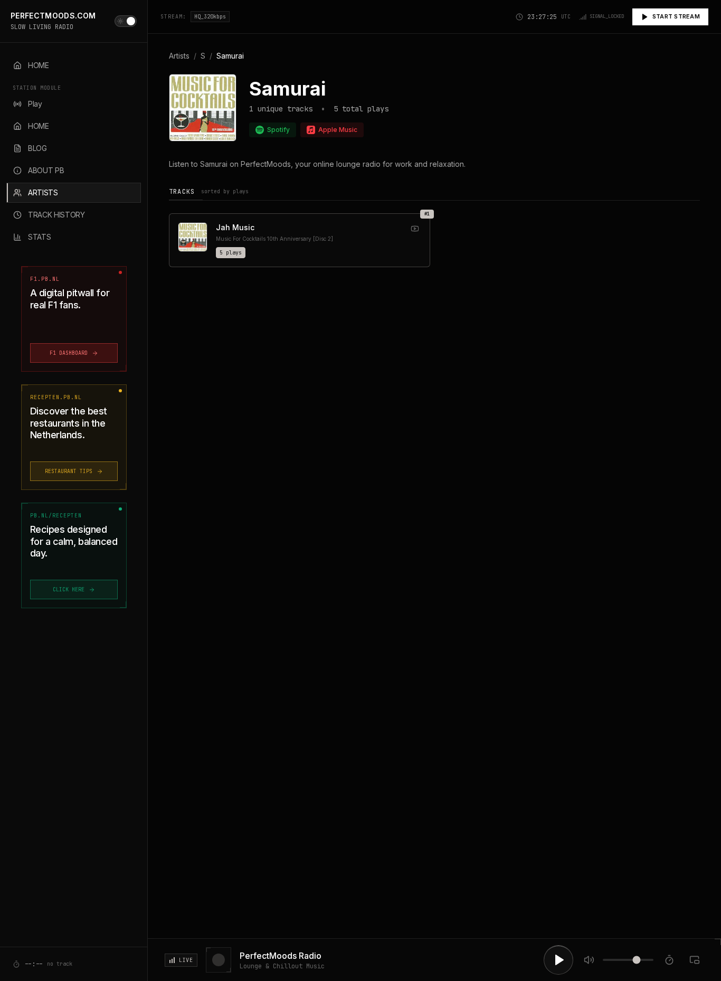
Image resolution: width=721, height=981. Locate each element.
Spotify (278, 130)
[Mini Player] (694, 959)
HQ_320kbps (210, 16)
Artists (179, 55)
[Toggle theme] (126, 21)
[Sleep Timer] (669, 959)
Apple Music (337, 130)
